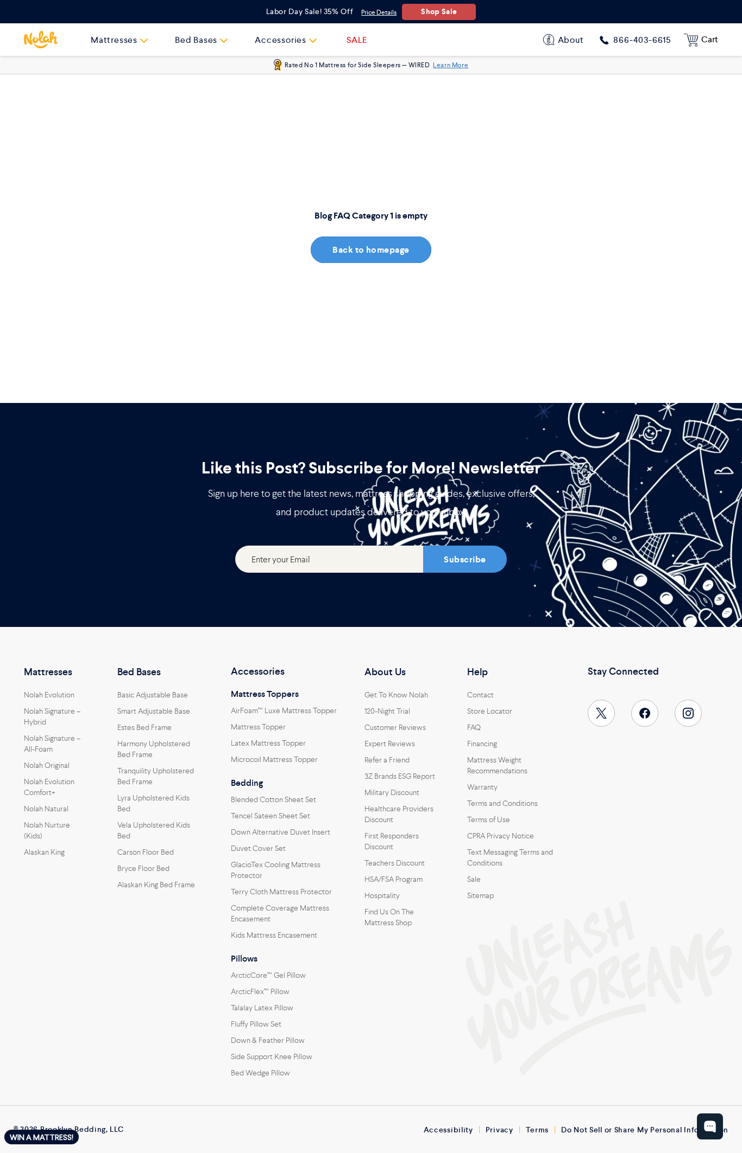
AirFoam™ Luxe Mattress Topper (284, 710)
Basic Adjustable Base (152, 695)
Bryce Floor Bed (143, 868)
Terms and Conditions (502, 803)
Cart (709, 39)
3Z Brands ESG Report (399, 776)
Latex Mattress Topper (268, 743)
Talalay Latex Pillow (262, 1008)
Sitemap (480, 895)
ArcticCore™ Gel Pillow (268, 975)
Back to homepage (371, 249)
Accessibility (448, 1130)
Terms (537, 1130)
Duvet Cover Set (258, 848)
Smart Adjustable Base (153, 711)
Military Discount (391, 792)
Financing (482, 743)
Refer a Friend (387, 760)
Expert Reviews (389, 743)
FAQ (474, 727)
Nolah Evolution (49, 695)
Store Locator (489, 711)
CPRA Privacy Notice (500, 836)
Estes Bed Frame (144, 727)
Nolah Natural (46, 808)
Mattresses (48, 671)
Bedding (247, 783)
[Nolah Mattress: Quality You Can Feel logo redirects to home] (41, 39)
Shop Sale (439, 12)
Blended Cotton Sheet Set (273, 799)
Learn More (450, 65)
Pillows (244, 958)
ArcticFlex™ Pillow (260, 991)
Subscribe (465, 559)
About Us (385, 671)
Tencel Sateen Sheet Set (270, 816)
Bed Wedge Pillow (260, 1073)
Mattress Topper (258, 727)
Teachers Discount (394, 863)
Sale (474, 879)
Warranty (482, 787)
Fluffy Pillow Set (256, 1024)
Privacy (499, 1130)
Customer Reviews (395, 727)
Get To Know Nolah (396, 695)
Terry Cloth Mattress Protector (281, 891)
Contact (480, 695)
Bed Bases (139, 671)
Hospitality (382, 895)
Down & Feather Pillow (268, 1040)
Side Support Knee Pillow (271, 1056)
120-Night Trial (387, 711)
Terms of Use (488, 819)
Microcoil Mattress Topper (274, 759)
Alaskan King (44, 852)
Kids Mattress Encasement (274, 935)
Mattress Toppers (265, 694)
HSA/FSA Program (393, 879)
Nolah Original (47, 765)
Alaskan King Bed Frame (156, 884)
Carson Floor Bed (145, 852)
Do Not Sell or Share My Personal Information (644, 1130)
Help (477, 671)
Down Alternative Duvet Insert (280, 832)
